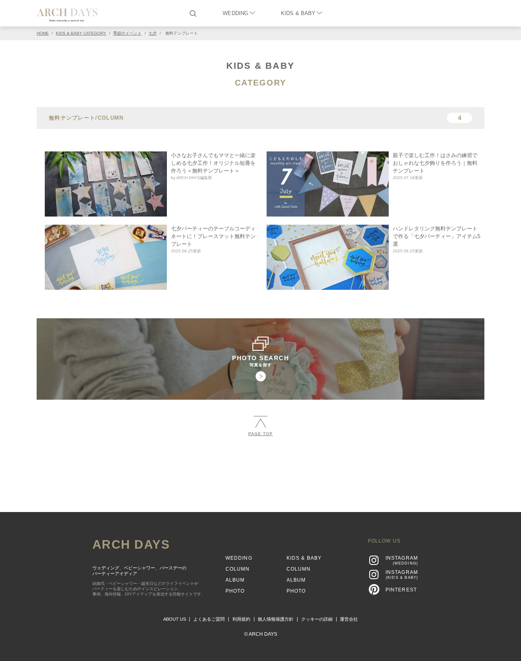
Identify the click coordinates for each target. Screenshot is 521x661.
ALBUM (235, 580)
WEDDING (235, 13)
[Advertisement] (260, 470)
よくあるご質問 (209, 619)
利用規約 (241, 619)
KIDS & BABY (298, 13)
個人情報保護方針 (275, 619)
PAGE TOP (260, 433)
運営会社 (349, 619)
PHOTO (235, 591)
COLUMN (237, 569)
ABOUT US (174, 619)
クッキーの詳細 (317, 619)
